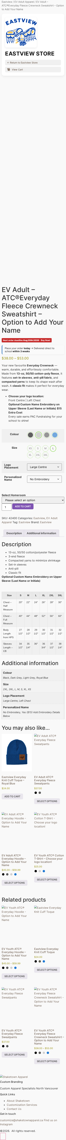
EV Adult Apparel (24, 1)
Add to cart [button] (12, 796)
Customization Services (22, 1104)
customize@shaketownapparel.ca (21, 1120)
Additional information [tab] (41, 533)
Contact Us (14, 1109)
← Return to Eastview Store (22, 62)
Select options (47, 801)
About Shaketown (18, 1100)
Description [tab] (14, 533)
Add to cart (23, 506)
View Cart (17, 69)
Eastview (7, 1)
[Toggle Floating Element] (3, 1136)
